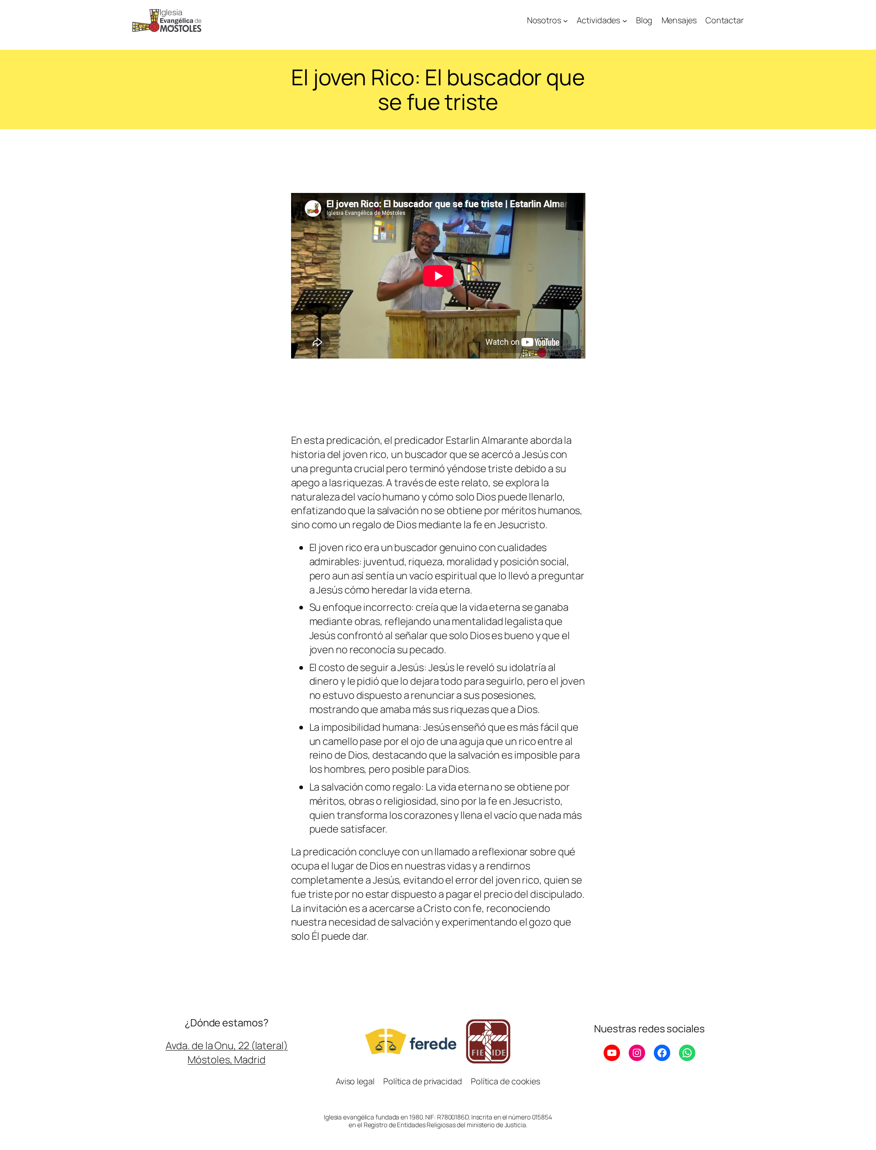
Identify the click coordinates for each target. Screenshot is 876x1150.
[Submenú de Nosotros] (565, 20)
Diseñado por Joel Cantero (438, 1100)
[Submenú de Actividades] (624, 20)
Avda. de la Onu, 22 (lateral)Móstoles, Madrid (227, 1053)
